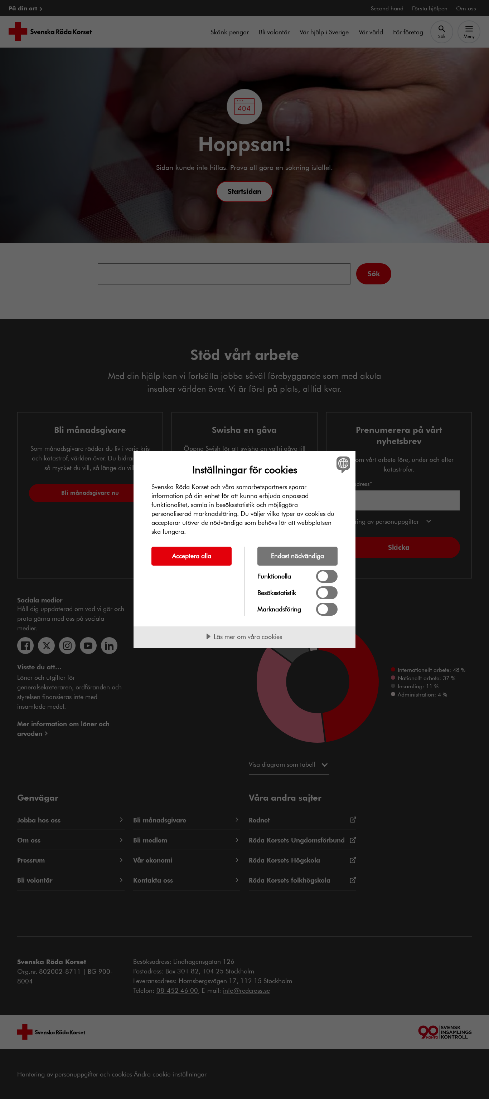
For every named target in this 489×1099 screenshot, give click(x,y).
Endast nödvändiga (297, 555)
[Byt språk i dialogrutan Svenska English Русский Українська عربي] (342, 464)
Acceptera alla (191, 555)
